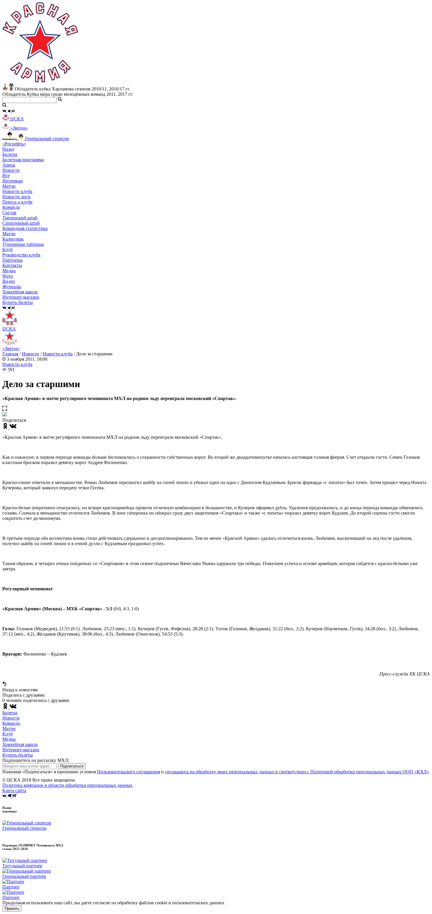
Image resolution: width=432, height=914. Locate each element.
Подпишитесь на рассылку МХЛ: (35, 760)
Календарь (13, 238)
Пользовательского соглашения (128, 771)
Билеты (9, 712)
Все (6, 175)
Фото (7, 275)
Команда (11, 723)
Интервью (12, 180)
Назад (8, 149)
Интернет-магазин (20, 749)
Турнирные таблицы (23, 244)
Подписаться (71, 766)
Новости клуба (17, 191)
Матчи (9, 186)
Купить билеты (17, 754)
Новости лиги (16, 196)
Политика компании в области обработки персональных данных (67, 785)
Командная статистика (25, 228)
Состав (9, 212)
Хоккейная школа (20, 744)
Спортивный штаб (21, 223)
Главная (10, 353)
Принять (12, 908)
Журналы (11, 286)
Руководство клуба (21, 254)
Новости (30, 353)
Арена (8, 164)
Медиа (9, 739)
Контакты (12, 265)
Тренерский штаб (19, 217)
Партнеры (12, 260)
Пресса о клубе (17, 201)
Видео (8, 281)
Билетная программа (23, 159)
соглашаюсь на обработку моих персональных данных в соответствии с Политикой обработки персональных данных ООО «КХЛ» (297, 771)
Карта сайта (14, 790)
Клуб (7, 733)
